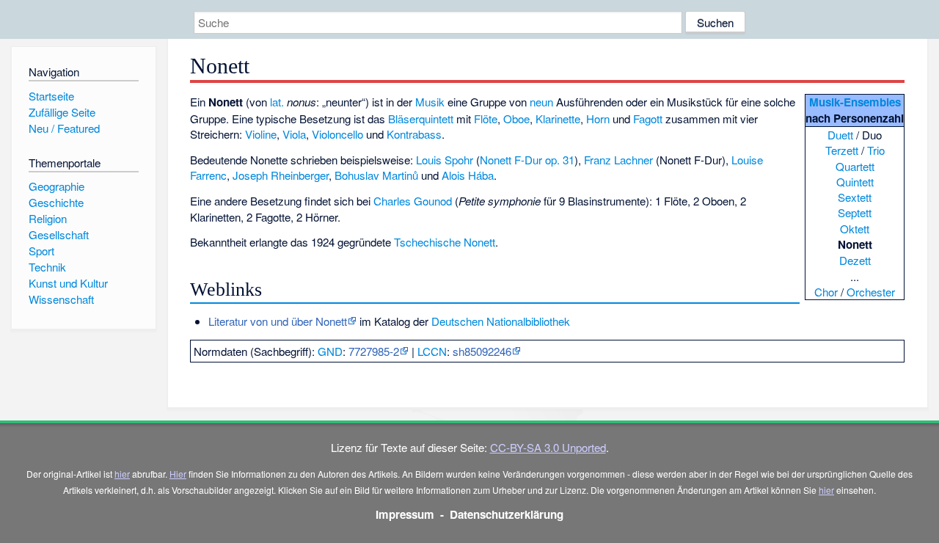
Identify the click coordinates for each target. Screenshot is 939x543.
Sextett (855, 197)
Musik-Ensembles (855, 102)
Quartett (855, 166)
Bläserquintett (420, 118)
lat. (277, 101)
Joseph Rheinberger (281, 175)
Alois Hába (468, 175)
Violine (261, 134)
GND (330, 351)
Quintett (855, 181)
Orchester (871, 291)
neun (541, 101)
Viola (294, 134)
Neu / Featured (64, 128)
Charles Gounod (412, 200)
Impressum (405, 514)
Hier (177, 473)
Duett (840, 134)
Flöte (485, 118)
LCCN (432, 351)
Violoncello (337, 134)
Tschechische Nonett (444, 241)
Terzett (841, 150)
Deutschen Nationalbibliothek (500, 321)
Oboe (516, 118)
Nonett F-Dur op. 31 (527, 159)
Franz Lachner (618, 159)
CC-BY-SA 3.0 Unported (548, 447)
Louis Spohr (444, 159)
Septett (855, 212)
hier (122, 473)
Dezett (855, 260)
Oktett (854, 228)
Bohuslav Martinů (376, 175)
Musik (430, 101)
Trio (876, 150)
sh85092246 (482, 351)
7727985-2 (373, 351)
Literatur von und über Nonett (277, 321)
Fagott (647, 118)
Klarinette (558, 118)
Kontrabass (414, 134)
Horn (598, 118)
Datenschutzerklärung (506, 514)
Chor (826, 291)
